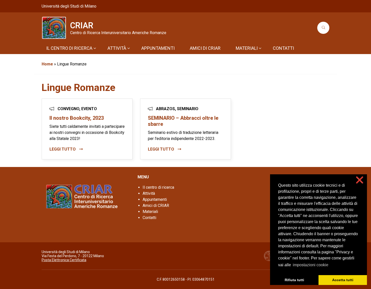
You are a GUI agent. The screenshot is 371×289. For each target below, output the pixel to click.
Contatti (149, 217)
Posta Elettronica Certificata (64, 260)
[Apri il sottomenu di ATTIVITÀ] (128, 48)
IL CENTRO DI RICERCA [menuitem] (69, 48)
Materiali (150, 211)
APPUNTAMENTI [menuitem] (158, 48)
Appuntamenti (155, 199)
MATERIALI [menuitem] (247, 48)
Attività (149, 193)
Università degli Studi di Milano (69, 6)
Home (47, 64)
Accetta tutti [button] (342, 280)
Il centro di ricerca (158, 187)
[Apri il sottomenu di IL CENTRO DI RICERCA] (94, 48)
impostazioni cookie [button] (310, 265)
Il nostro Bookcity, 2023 (76, 118)
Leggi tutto (63, 149)
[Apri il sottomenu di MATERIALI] (260, 48)
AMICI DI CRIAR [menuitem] (205, 48)
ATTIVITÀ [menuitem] (117, 48)
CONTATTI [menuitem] (283, 48)
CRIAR (81, 25)
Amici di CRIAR (156, 205)
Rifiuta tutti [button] (294, 280)
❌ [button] (360, 180)
